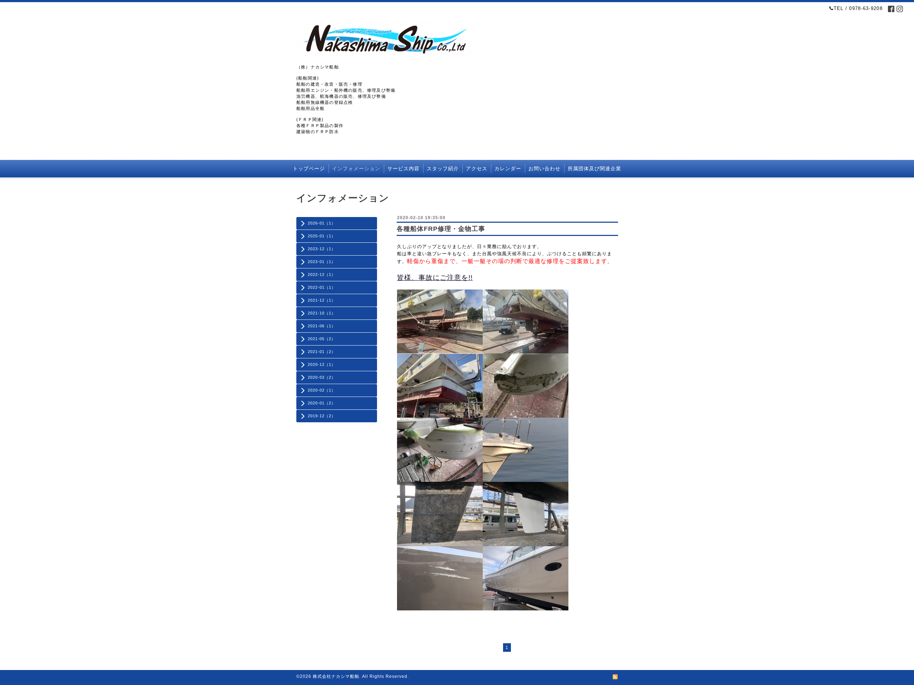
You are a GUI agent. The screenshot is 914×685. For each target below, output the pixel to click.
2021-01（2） (322, 351)
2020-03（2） (322, 377)
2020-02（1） (322, 390)
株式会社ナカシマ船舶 (336, 676)
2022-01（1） (322, 287)
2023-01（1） (322, 262)
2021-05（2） (322, 339)
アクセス (476, 168)
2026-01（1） (322, 223)
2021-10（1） (322, 313)
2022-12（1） (322, 274)
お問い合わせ (544, 168)
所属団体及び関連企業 (594, 168)
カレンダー (507, 168)
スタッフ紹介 (443, 168)
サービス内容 (403, 168)
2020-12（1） (322, 364)
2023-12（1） (322, 249)
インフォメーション (356, 168)
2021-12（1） (322, 300)
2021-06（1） (322, 326)
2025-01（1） (322, 236)
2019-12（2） (322, 416)
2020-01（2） (322, 403)
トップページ (309, 168)
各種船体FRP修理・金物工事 (441, 228)
